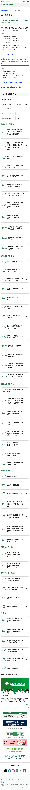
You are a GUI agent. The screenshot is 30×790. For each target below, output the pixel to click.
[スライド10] (20, 728)
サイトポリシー (13, 779)
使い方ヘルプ (4, 782)
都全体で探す (26, 1)
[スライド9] (18, 728)
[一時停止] (21, 728)
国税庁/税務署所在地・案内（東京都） (12, 82)
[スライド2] (9, 728)
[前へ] (5, 729)
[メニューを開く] (27, 5)
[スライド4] (12, 728)
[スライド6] (14, 728)
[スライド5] (13, 728)
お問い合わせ (4, 779)
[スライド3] (10, 728)
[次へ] (25, 729)
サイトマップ (21, 779)
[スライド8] (17, 728)
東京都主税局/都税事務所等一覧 (10, 87)
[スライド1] (8, 728)
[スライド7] (16, 728)
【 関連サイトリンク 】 (8, 54)
